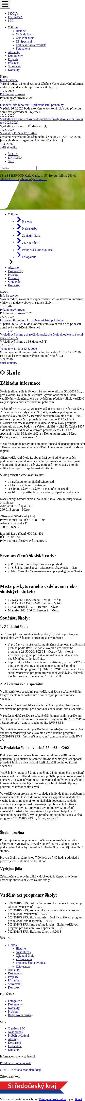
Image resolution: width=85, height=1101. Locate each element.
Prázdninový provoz (12, 94)
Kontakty (14, 69)
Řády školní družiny (20, 1015)
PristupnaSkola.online (52, 1099)
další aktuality (8, 147)
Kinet (78, 1099)
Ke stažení (14, 1042)
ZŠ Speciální (24, 41)
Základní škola (25, 38)
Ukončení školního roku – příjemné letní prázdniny (32, 105)
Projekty (13, 59)
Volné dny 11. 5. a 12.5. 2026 (18, 133)
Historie (21, 30)
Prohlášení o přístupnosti (15, 1063)
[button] (5, 4)
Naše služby (23, 34)
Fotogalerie (23, 48)
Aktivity (13, 1039)
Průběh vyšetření (18, 1035)
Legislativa (15, 1046)
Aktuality (14, 52)
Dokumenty (15, 55)
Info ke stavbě (9, 80)
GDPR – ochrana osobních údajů (21, 1069)
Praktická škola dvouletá (31, 45)
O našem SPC (17, 1028)
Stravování (14, 66)
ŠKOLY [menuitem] (13, 13)
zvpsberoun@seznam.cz (31, 179)
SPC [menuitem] (11, 20)
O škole (13, 27)
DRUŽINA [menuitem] (15, 17)
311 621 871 (8, 179)
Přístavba (13, 62)
